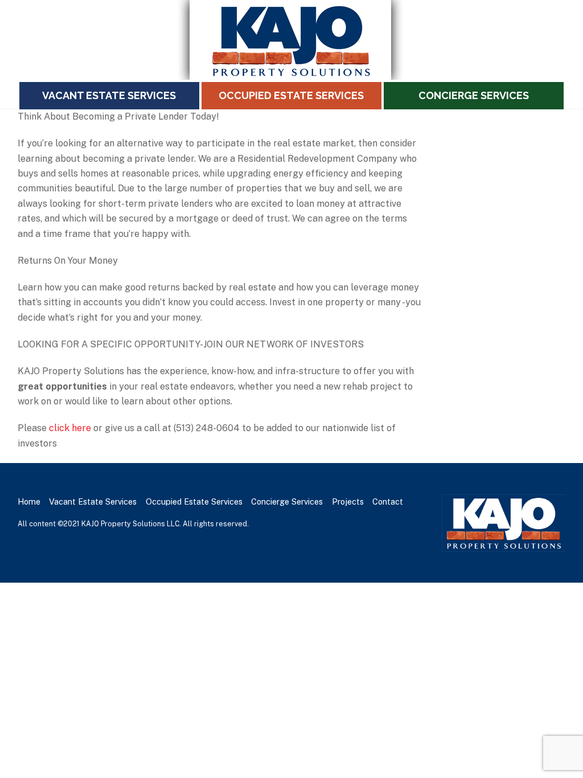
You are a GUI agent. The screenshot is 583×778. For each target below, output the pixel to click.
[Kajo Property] (291, 74)
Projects (348, 501)
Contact (387, 501)
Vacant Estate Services (109, 95)
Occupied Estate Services (291, 95)
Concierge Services (473, 95)
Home (29, 501)
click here (70, 428)
